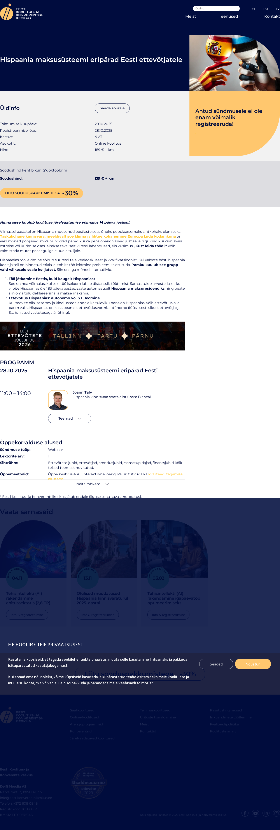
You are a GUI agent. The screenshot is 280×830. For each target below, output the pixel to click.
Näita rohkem (88, 484)
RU (265, 9)
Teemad (65, 418)
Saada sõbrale (112, 108)
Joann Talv (82, 392)
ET (254, 9)
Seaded (216, 663)
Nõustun (253, 663)
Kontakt (272, 16)
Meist (190, 16)
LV (278, 9)
